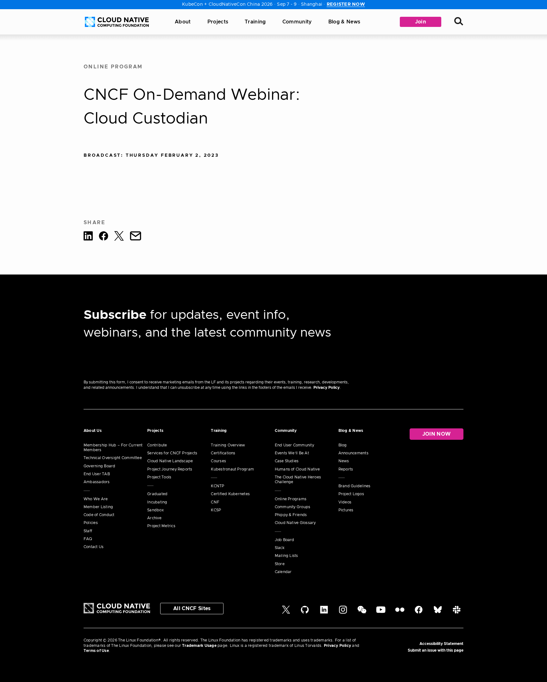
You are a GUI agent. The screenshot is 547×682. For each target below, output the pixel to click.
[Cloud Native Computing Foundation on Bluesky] (438, 612)
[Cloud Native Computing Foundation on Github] (305, 612)
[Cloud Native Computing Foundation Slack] (457, 612)
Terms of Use (96, 651)
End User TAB (97, 474)
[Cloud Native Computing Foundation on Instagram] (343, 612)
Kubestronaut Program (232, 469)
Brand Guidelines (354, 486)
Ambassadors (97, 482)
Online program (113, 66)
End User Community (294, 445)
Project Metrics (161, 526)
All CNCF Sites (192, 608)
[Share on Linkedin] (88, 237)
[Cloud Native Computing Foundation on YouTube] (381, 612)
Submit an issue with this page (435, 650)
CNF (215, 502)
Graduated (157, 494)
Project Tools (159, 477)
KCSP (216, 510)
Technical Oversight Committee (113, 458)
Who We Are (96, 499)
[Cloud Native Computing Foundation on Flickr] (400, 612)
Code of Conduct (99, 515)
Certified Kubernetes (230, 494)
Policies (91, 523)
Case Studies (287, 461)
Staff (88, 531)
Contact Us (94, 547)
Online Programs (291, 499)
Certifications (223, 453)
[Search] (458, 22)
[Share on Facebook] (103, 237)
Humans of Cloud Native (297, 469)
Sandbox (155, 510)
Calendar (283, 572)
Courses (218, 461)
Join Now (436, 434)
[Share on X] (119, 237)
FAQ (88, 539)
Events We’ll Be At (292, 453)
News (343, 461)
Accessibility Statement (441, 644)
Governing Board (100, 466)
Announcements (353, 453)
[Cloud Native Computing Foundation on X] (286, 612)
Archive (154, 518)
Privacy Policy (326, 387)
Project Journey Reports (169, 469)
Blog (342, 445)
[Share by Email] (135, 237)
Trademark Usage (199, 645)
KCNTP (217, 486)
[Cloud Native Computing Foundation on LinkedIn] (324, 612)
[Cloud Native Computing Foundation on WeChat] (362, 612)
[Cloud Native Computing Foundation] (117, 22)
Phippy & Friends (291, 515)
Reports (345, 469)
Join (420, 21)
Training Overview (228, 445)
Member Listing (98, 507)
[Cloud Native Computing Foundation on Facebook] (419, 612)
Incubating (157, 502)
